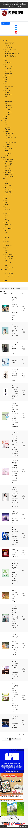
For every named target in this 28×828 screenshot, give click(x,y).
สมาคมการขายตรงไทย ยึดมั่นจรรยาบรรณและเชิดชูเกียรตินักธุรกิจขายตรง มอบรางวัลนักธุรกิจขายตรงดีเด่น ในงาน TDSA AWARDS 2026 (15, 308)
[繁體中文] (8, 824)
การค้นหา (6, 23)
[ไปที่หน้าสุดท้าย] (19, 739)
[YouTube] (20, 31)
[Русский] (16, 824)
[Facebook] (20, 26)
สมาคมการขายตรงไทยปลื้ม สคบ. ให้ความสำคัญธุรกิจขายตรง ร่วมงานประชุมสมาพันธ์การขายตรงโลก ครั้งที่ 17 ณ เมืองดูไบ (15, 670)
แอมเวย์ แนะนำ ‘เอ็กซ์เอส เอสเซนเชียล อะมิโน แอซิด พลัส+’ (15, 553)
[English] (3, 824)
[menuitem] (4, 40)
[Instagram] (20, 33)
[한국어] (13, 824)
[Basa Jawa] (24, 824)
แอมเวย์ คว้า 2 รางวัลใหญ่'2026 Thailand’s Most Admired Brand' (15, 348)
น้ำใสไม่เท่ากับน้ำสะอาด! (15, 362)
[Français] (10, 824)
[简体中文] (5, 824)
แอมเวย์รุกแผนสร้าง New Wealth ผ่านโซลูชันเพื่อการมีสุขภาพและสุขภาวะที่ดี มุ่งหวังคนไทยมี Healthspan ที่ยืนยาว (15, 535)
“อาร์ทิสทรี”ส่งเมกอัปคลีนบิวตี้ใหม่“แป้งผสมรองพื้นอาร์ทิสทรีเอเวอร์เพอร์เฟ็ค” (15, 375)
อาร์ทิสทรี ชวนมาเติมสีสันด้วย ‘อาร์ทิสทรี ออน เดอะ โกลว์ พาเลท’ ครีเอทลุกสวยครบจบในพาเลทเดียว (15, 595)
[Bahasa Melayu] (21, 824)
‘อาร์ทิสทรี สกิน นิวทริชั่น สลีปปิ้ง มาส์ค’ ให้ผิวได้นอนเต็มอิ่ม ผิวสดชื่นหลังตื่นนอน (15, 516)
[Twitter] (20, 28)
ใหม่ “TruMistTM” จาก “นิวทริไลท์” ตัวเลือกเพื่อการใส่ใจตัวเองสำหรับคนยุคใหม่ (15, 331)
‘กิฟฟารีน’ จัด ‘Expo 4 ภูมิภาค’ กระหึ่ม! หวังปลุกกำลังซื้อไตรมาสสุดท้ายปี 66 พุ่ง (15, 722)
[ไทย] (18, 824)
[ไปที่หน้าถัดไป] (15, 739)
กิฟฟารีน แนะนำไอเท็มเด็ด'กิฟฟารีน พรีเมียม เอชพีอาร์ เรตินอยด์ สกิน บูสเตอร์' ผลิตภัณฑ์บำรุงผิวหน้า (15, 392)
